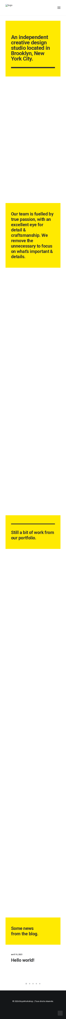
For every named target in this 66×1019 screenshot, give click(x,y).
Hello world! (22, 960)
